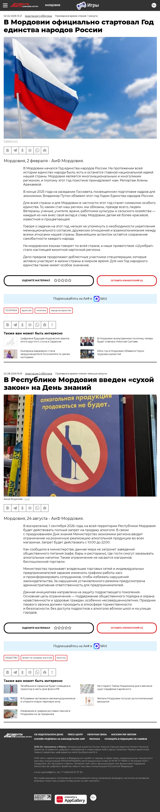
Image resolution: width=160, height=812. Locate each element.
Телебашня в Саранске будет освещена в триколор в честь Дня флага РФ (45, 687)
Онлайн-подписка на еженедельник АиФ (59, 739)
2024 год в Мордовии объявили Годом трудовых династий (120, 352)
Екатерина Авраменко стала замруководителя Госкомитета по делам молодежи (45, 354)
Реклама (94, 739)
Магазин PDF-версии (123, 734)
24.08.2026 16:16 (13, 373)
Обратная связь (97, 734)
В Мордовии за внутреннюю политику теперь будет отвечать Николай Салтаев (125, 340)
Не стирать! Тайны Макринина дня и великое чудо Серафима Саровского (124, 687)
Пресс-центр (75, 734)
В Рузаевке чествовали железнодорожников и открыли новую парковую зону (47, 700)
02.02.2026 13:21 (13, 15)
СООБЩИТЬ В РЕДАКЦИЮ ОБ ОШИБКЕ (126, 739)
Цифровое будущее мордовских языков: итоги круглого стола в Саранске (45, 340)
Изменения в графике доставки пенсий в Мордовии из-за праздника (45, 712)
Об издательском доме (48, 734)
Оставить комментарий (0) (127, 280)
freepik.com (11, 141)
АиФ (27, 499)
